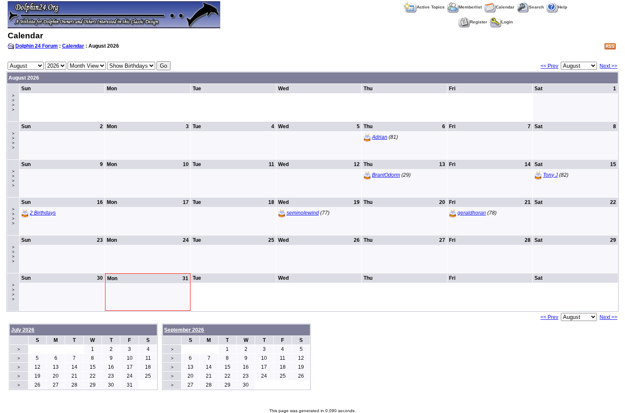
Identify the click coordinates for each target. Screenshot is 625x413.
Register (478, 22)
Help (562, 7)
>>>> (13, 102)
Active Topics (431, 7)
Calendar (505, 7)
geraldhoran (471, 213)
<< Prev (549, 66)
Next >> (608, 66)
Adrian (379, 137)
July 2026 (22, 330)
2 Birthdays (43, 213)
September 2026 (184, 330)
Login (507, 22)
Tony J (550, 175)
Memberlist (470, 7)
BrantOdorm (386, 175)
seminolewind (303, 213)
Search (536, 7)
